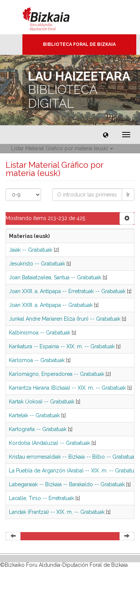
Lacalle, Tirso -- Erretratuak (41, 498)
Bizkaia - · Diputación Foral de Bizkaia (53, 17)
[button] (105, 134)
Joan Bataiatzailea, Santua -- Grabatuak (55, 277)
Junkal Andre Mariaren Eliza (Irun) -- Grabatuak (64, 319)
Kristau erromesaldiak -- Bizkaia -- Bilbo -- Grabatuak (73, 457)
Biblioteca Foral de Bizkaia (79, 44)
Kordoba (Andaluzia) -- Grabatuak (49, 443)
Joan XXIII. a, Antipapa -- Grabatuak (51, 305)
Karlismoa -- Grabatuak (37, 360)
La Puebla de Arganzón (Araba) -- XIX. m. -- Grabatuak (74, 471)
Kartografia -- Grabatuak (37, 429)
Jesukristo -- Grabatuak (37, 264)
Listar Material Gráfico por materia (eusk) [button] (60, 148)
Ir (128, 195)
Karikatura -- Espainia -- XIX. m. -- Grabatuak (62, 346)
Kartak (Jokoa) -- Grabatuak (41, 402)
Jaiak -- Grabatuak (30, 250)
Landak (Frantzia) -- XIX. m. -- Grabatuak (57, 512)
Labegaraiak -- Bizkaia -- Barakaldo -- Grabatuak (67, 484)
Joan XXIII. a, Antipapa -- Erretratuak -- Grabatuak (67, 291)
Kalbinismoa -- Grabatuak (39, 333)
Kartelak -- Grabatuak (34, 415)
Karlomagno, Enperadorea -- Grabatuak (56, 374)
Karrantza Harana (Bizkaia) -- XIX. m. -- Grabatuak (67, 388)
